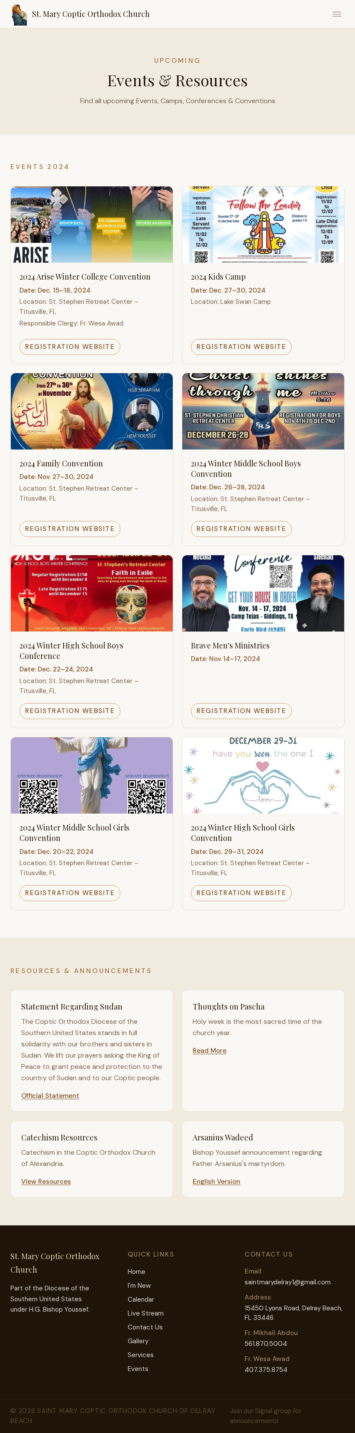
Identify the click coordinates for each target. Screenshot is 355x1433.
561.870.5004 (266, 1343)
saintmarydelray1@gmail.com (288, 1282)
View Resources (46, 1181)
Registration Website (70, 346)
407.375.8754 (266, 1369)
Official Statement (50, 1095)
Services (141, 1355)
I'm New (139, 1285)
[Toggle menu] (337, 14)
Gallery (138, 1341)
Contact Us (145, 1327)
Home (136, 1271)
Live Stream (146, 1313)
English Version (216, 1181)
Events (138, 1369)
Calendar (141, 1299)
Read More (209, 1050)
